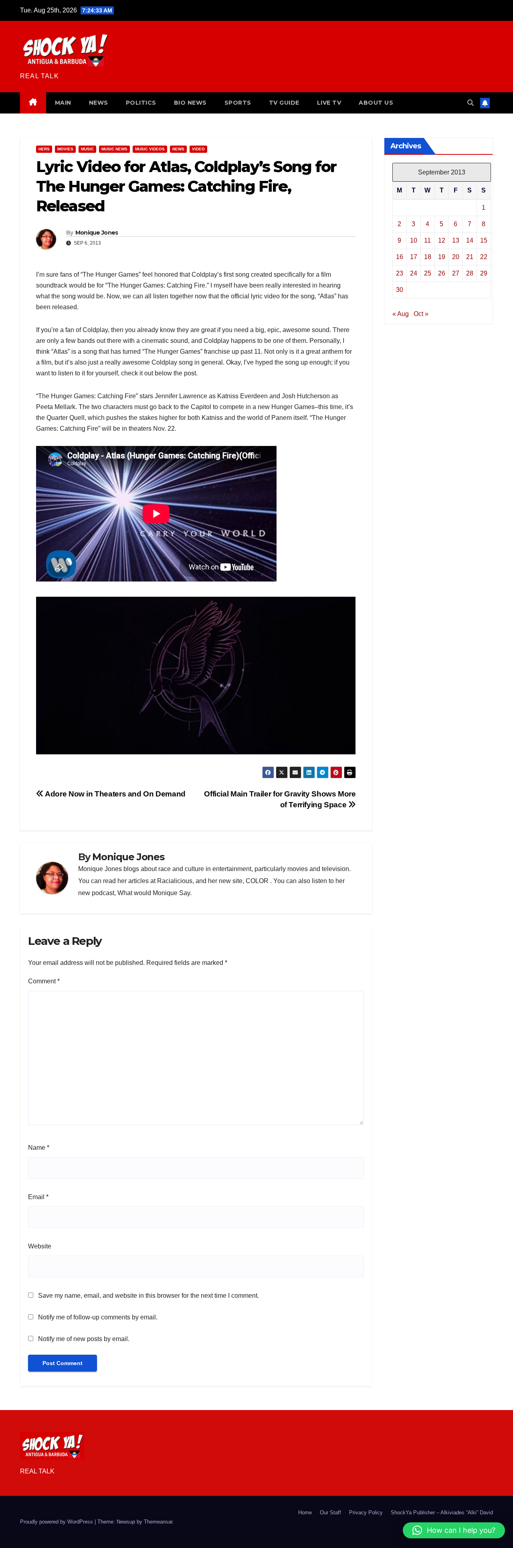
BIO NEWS (190, 102)
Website (39, 1246)
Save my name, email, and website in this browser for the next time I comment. (148, 1295)
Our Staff (330, 1513)
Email (38, 1196)
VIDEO (198, 149)
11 (427, 240)
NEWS (98, 102)
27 (455, 273)
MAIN (63, 102)
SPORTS (237, 102)
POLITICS (141, 102)
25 (427, 273)
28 (469, 273)
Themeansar (158, 1522)
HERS (44, 149)
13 (455, 240)
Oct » (421, 313)
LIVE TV (329, 102)
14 (469, 240)
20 (455, 256)
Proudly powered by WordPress (57, 1522)
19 (441, 256)
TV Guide (284, 102)
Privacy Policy (366, 1513)
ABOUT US (376, 102)
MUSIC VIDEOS (150, 149)
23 (399, 273)
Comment (44, 981)
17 (413, 256)
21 (469, 256)
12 (441, 240)
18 (427, 256)
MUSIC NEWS (114, 149)
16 (399, 256)
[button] (470, 102)
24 (413, 273)
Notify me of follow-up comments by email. (98, 1317)
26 (441, 273)
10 (413, 240)
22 (483, 256)
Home (305, 1513)
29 (483, 273)
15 (483, 240)
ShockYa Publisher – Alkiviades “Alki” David (442, 1513)
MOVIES (65, 149)
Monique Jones (96, 232)
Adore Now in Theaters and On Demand (115, 794)
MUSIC (87, 149)
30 (399, 289)
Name (38, 1147)
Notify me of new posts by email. (83, 1338)
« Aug (400, 313)
